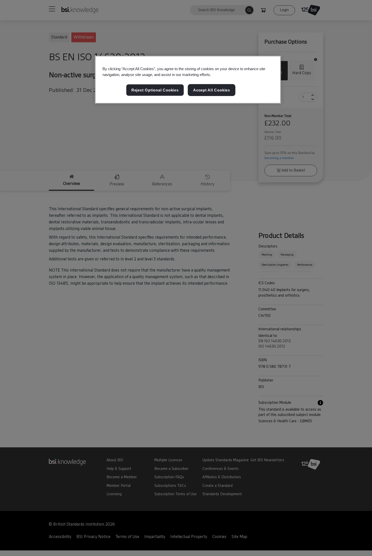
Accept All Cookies (211, 90)
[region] (188, 80)
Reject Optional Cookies (155, 90)
